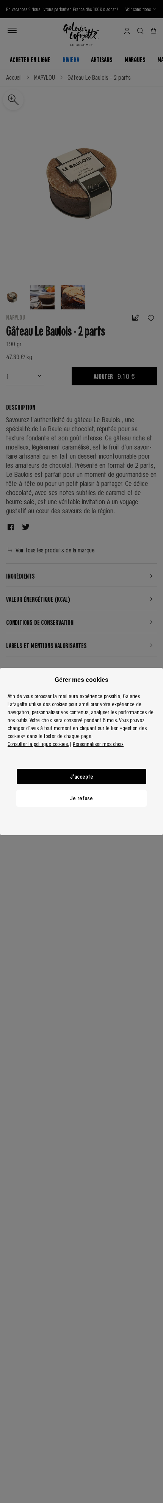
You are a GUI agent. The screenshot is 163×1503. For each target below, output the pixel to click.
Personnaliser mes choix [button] (98, 743)
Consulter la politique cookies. (38, 743)
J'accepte (81, 776)
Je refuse (81, 798)
